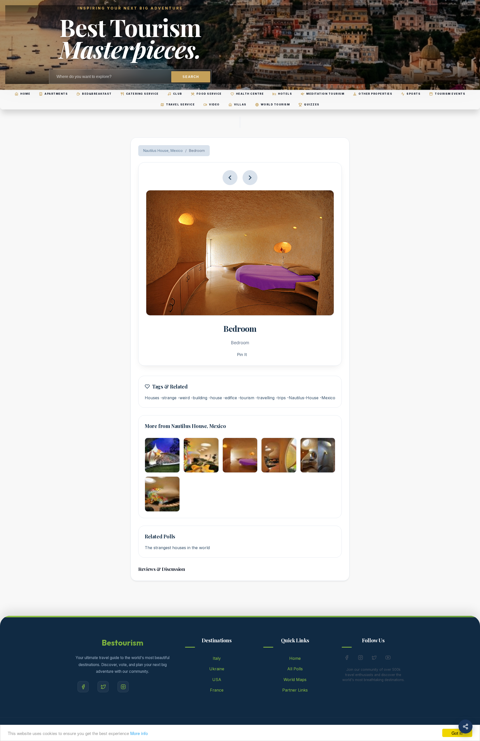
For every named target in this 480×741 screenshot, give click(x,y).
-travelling (265, 397)
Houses (152, 397)
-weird (184, 397)
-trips (281, 397)
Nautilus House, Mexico (163, 150)
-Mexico (327, 397)
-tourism (246, 397)
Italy (217, 658)
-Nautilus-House (302, 397)
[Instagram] (123, 686)
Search (190, 77)
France (217, 690)
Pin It (242, 354)
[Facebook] (83, 686)
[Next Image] (250, 177)
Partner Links (295, 690)
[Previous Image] (230, 177)
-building (199, 397)
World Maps (295, 679)
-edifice (230, 397)
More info (139, 733)
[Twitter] (103, 686)
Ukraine (216, 668)
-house (215, 397)
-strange (168, 397)
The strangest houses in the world (177, 547)
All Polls (295, 668)
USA (216, 679)
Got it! (457, 733)
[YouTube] (388, 658)
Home (295, 658)
